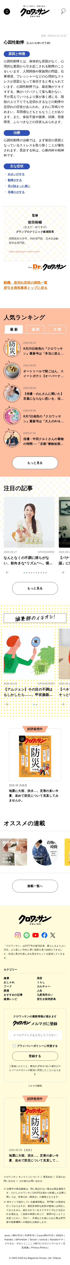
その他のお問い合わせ (31, 1181)
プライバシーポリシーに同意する (37, 1045)
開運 (6, 990)
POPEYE (30, 1235)
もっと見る (35, 462)
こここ (28, 1243)
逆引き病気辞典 (46, 999)
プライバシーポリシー (49, 1066)
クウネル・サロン (14, 1243)
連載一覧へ (35, 886)
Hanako (8, 1239)
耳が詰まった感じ (19, 186)
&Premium (21, 1239)
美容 (39, 978)
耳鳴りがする (16, 192)
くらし (41, 982)
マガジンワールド (51, 1243)
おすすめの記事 (13, 994)
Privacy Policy (39, 1247)
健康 (6, 978)
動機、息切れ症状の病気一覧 (25, 282)
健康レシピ (10, 999)
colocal (43, 1239)
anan (7, 1235)
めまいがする (16, 174)
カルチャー (44, 986)
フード (8, 986)
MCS (37, 1243)
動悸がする (15, 180)
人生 (39, 990)
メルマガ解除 (35, 1085)
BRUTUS (18, 1235)
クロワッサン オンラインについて (22, 1177)
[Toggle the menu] (7, 11)
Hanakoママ (56, 1239)
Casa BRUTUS (45, 1235)
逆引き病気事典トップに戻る (25, 288)
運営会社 (48, 1177)
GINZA (59, 1235)
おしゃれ (9, 982)
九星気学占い (45, 994)
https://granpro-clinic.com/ (24, 251)
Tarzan (33, 1239)
